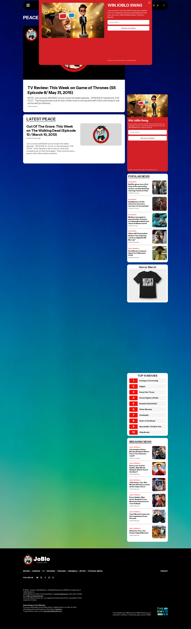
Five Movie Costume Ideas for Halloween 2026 (137, 253)
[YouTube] (37, 577)
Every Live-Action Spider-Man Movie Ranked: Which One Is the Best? (138, 469)
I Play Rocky (144, 432)
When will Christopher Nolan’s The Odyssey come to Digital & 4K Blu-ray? (138, 236)
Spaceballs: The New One (150, 426)
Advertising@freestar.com (52, 611)
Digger (142, 386)
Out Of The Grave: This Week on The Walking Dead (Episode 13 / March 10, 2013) (51, 130)
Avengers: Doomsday (148, 381)
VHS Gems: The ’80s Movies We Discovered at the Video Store (139, 484)
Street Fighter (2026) (148, 398)
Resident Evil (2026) (148, 403)
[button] (28, 5)
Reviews (51, 571)
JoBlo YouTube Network (34, 596)
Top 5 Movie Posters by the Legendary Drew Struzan (139, 516)
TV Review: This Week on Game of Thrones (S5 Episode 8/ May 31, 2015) (72, 90)
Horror (36, 571)
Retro (83, 571)
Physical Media (95, 571)
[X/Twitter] (41, 577)
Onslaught (144, 415)
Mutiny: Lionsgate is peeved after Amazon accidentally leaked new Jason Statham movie (138, 220)
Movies (26, 571)
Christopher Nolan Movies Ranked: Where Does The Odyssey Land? (139, 452)
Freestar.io (58, 609)
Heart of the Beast (147, 421)
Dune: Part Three (146, 392)
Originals (72, 571)
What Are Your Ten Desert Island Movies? (139, 532)
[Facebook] (45, 577)
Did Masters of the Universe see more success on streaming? (138, 204)
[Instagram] (154, 5)
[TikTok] (158, 5)
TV (43, 571)
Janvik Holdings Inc (61, 594)
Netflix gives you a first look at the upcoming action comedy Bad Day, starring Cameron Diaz (138, 187)
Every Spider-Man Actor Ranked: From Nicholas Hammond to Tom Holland (139, 500)
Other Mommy (145, 409)
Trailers (61, 571)
